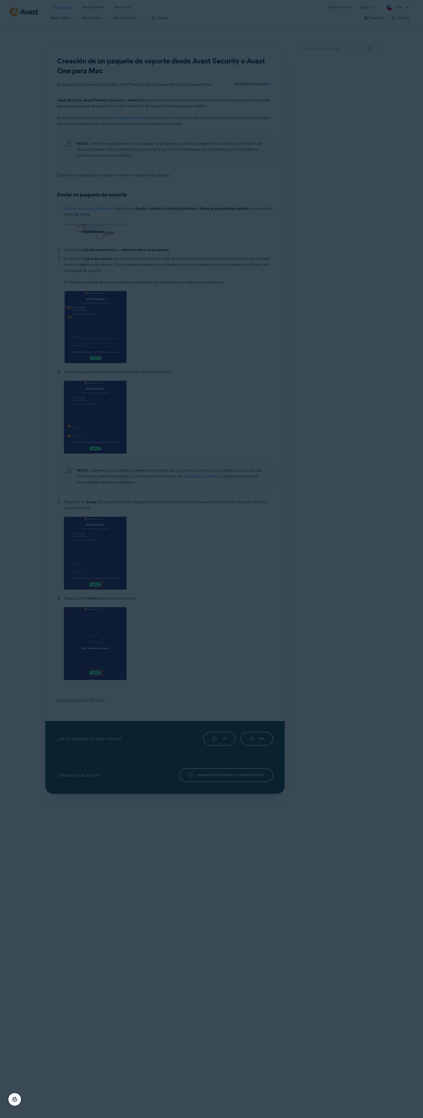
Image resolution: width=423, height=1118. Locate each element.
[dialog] (211, 559)
